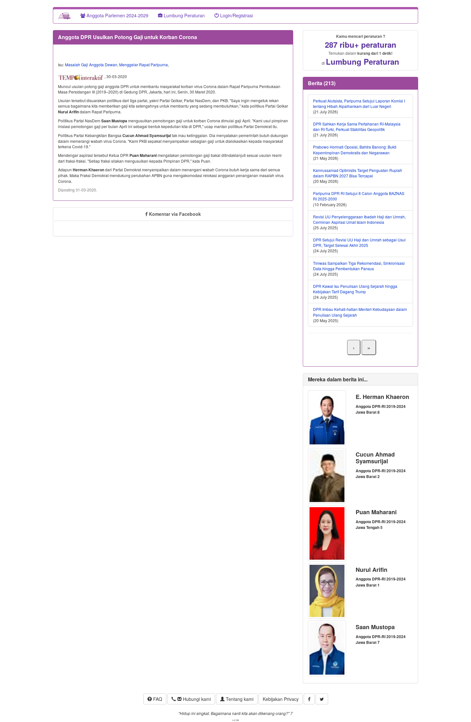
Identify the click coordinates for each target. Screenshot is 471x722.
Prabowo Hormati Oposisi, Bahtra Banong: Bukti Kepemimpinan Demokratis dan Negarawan (354, 149)
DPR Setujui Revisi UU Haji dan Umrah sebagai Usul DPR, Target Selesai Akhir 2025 (359, 242)
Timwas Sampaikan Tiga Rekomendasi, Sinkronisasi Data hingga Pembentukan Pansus (359, 265)
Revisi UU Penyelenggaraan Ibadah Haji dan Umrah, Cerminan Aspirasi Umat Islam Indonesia (359, 219)
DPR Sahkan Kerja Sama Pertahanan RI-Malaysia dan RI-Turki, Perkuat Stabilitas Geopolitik (357, 126)
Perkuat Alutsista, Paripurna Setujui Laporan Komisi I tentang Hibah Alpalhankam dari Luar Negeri (359, 103)
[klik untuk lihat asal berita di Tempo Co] (81, 76)
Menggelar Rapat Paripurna (143, 64)
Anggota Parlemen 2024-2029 (116, 15)
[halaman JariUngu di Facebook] (309, 699)
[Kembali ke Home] (64, 15)
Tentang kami (239, 699)
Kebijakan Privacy (281, 699)
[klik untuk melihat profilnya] (327, 417)
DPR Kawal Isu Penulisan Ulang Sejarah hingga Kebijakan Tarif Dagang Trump (355, 288)
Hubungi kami (196, 699)
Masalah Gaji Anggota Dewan (91, 64)
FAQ (157, 699)
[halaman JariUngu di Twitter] (322, 699)
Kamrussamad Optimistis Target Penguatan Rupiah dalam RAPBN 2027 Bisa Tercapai (357, 172)
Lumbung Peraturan (183, 15)
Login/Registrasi (236, 15)
